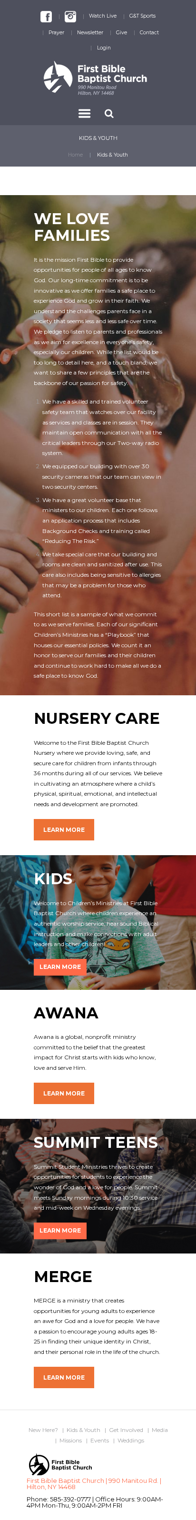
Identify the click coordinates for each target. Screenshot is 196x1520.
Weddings (131, 1440)
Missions (70, 1440)
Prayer (56, 33)
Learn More (64, 829)
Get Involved (126, 1429)
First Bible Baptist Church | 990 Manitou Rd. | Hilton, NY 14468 (94, 1483)
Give (121, 33)
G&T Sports (142, 16)
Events (99, 1440)
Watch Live (103, 16)
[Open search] (110, 113)
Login (104, 48)
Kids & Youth (83, 1429)
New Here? (43, 1429)
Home (75, 155)
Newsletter (90, 33)
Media (160, 1429)
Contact (149, 33)
